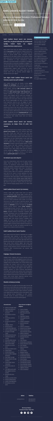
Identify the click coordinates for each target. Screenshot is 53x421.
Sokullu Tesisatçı (24, 309)
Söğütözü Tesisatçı (24, 367)
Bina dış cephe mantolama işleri (24, 180)
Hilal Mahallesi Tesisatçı (25, 357)
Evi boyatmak (24, 196)
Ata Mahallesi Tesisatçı (25, 355)
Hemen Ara (21, 24)
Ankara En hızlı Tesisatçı (25, 328)
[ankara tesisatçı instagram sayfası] (25, 412)
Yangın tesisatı (8, 350)
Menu (47, 1)
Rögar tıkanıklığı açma (10, 309)
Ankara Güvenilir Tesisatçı (26, 366)
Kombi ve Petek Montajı (10, 379)
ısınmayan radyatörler (12, 196)
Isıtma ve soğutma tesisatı (11, 329)
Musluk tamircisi (15, 183)
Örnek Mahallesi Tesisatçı (25, 335)
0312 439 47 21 (32, 400)
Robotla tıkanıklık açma (10, 335)
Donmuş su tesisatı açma (10, 348)
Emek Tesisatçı (23, 359)
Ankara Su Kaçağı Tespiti (10, 307)
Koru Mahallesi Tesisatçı (25, 360)
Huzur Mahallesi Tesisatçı (25, 364)
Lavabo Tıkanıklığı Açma (10, 381)
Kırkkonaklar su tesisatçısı (26, 342)
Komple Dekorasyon (9, 352)
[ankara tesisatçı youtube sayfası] (28, 412)
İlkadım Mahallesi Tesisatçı (26, 343)
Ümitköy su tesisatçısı (25, 354)
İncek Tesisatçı (23, 350)
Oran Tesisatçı (23, 345)
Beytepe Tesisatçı (24, 352)
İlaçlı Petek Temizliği (9, 357)
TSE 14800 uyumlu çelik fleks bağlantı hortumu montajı (10, 371)
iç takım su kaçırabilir (8, 197)
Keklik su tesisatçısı (24, 333)
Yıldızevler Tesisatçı (24, 311)
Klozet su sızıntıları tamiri (11, 377)
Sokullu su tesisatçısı (25, 326)
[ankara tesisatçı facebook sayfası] (21, 412)
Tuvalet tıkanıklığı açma (10, 328)
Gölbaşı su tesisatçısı (24, 321)
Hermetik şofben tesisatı (10, 340)
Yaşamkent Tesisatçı (24, 316)
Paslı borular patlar (18, 194)
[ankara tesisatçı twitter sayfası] (31, 412)
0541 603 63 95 (32, 399)
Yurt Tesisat (4, 34)
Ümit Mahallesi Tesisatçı (25, 362)
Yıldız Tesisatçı (23, 340)
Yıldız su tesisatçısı (24, 369)
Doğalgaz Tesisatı (9, 324)
